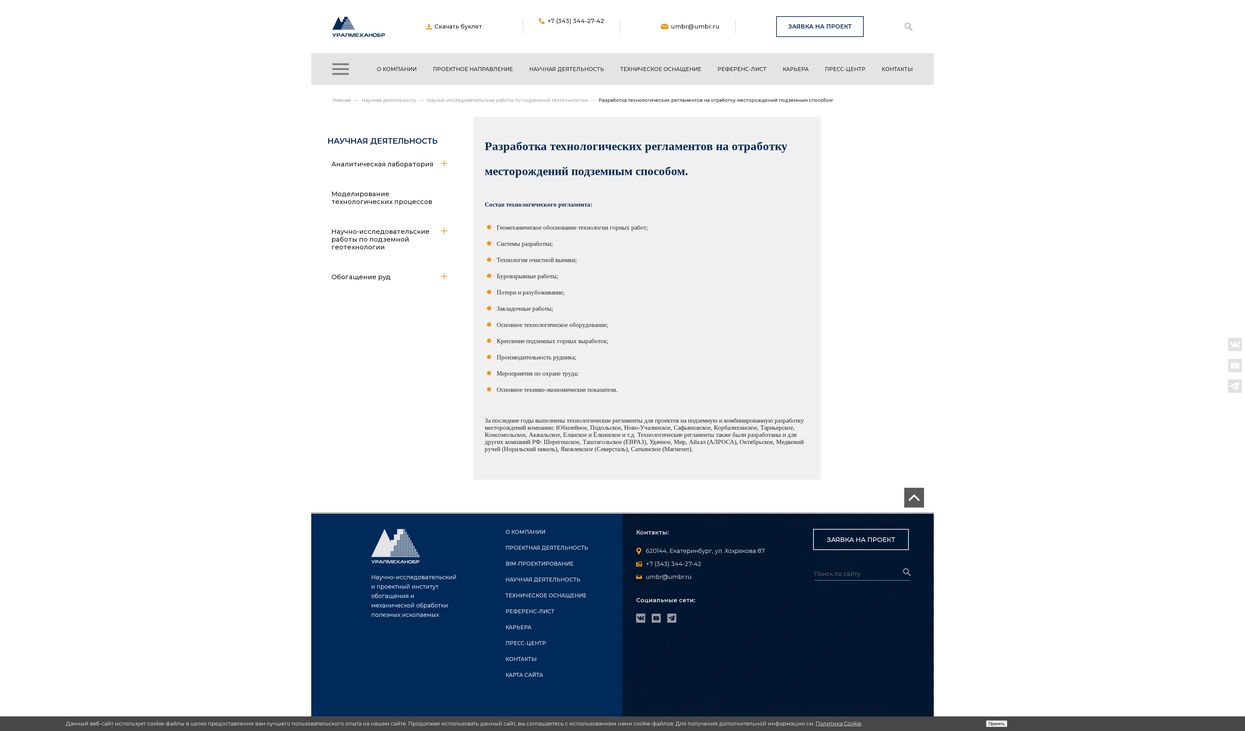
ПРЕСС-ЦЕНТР (845, 69)
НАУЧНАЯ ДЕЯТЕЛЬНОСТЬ (566, 69)
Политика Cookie (838, 724)
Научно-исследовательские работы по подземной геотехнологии (507, 100)
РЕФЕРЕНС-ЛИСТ (741, 69)
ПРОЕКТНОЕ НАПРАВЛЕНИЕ (473, 69)
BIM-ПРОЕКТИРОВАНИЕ (539, 564)
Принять (997, 723)
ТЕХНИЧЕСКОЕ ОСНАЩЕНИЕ (660, 69)
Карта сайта (524, 675)
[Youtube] (1235, 365)
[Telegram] (1235, 386)
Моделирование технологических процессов (381, 198)
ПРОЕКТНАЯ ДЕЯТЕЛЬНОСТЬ (546, 548)
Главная (341, 100)
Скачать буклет (458, 26)
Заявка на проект (820, 26)
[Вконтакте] (1235, 345)
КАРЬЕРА (796, 69)
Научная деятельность (389, 100)
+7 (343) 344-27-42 (576, 21)
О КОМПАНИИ (397, 69)
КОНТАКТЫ (897, 69)
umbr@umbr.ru (695, 26)
